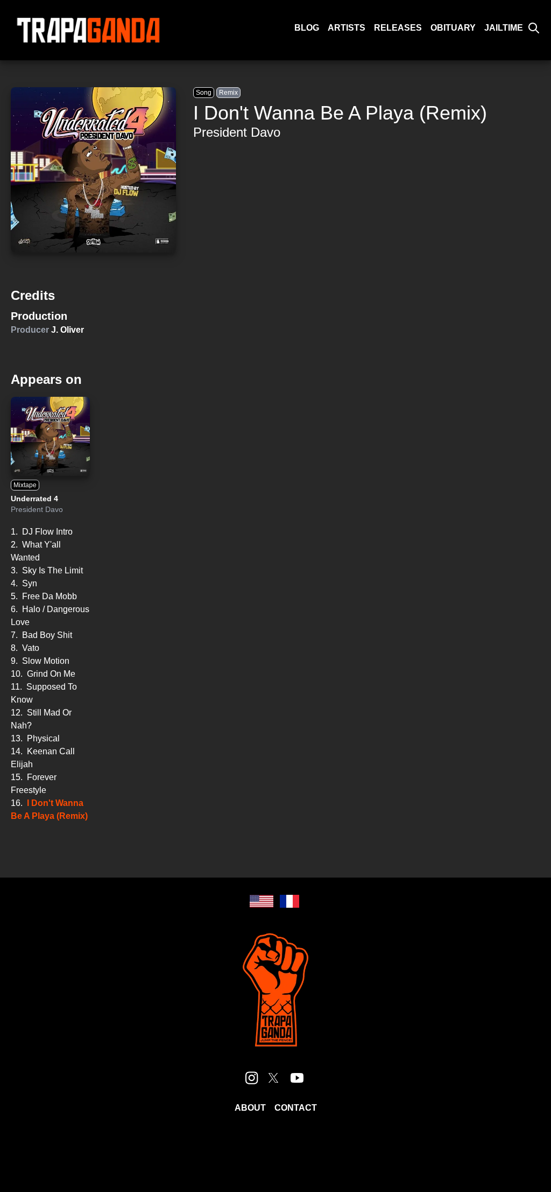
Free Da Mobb (49, 596)
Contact (295, 1107)
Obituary (453, 27)
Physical (43, 738)
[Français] (289, 901)
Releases (398, 27)
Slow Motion (45, 660)
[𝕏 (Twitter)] (273, 1077)
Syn (29, 583)
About (250, 1107)
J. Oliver (67, 329)
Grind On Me (51, 673)
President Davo (236, 132)
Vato (30, 648)
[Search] (533, 28)
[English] (261, 901)
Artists (346, 27)
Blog (306, 27)
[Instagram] (251, 1077)
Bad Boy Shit (47, 635)
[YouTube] (297, 1077)
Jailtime (503, 27)
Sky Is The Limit (52, 570)
